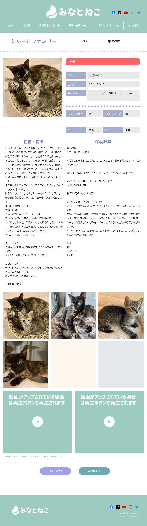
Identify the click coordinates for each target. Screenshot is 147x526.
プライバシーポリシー (129, 513)
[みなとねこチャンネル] (126, 12)
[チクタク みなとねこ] (119, 12)
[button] (68, 450)
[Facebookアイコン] (113, 12)
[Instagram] (132, 12)
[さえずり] (138, 12)
